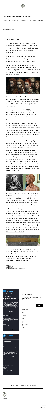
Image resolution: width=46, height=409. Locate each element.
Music (23, 318)
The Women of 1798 (22, 268)
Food (23, 312)
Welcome (6, 20)
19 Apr (7, 314)
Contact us (14, 20)
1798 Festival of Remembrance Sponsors (28, 20)
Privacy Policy (5, 398)
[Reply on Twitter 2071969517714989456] (4, 311)
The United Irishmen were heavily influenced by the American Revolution (31, 298)
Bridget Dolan (10, 268)
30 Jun (4, 299)
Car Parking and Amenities (27, 294)
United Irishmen (25, 324)
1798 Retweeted (7, 296)
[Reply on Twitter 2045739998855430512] (4, 325)
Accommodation (25, 309)
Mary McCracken (16, 268)
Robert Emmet (24, 299)
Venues (23, 327)
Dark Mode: (41, 407)
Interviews (24, 315)
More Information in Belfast (15, 232)
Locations (24, 316)
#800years (5, 322)
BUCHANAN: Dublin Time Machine (9, 298)
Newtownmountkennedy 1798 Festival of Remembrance (18, 15)
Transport (24, 322)
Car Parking (24, 310)
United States (24, 325)
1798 (4, 314)
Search (23, 303)
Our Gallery (40, 20)
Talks (12, 267)
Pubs (23, 319)
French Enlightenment (26, 313)
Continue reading (8, 265)
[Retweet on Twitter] (3, 296)
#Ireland (4, 323)
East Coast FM (24, 295)
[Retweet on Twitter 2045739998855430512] (6, 325)
